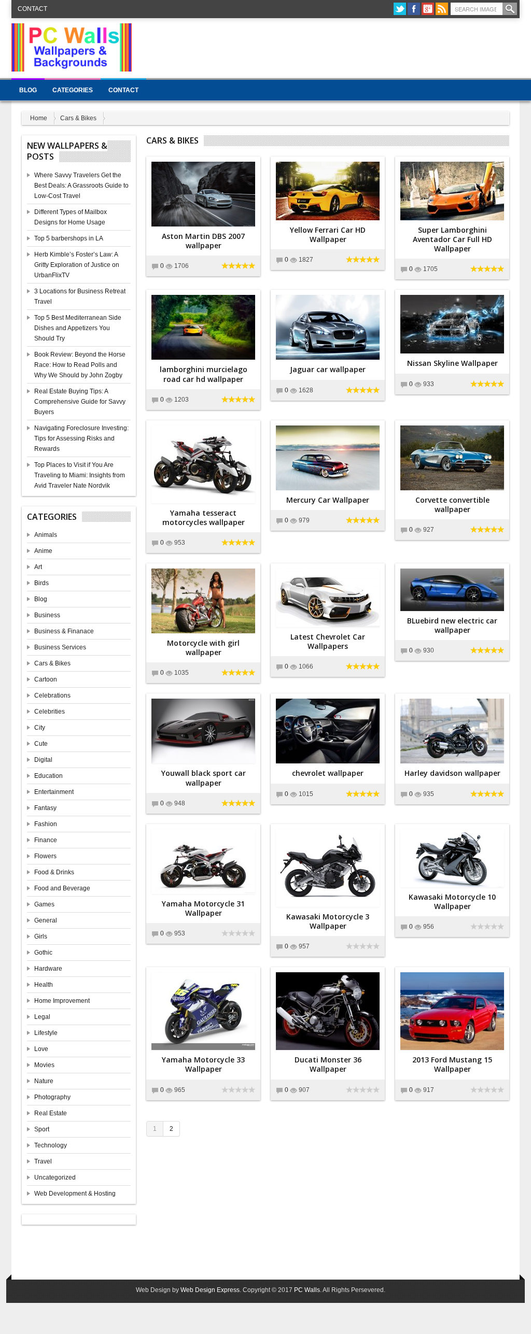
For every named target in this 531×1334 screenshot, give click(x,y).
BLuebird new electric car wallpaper (452, 625)
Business (47, 615)
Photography (52, 1097)
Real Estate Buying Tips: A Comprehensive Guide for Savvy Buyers (79, 402)
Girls (40, 936)
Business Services (60, 647)
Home (38, 118)
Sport (41, 1129)
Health (43, 984)
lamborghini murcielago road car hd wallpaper (203, 374)
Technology (50, 1145)
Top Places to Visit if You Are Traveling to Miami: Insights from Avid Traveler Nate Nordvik (79, 475)
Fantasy (45, 808)
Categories (72, 90)
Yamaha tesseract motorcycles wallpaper (203, 517)
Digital (43, 759)
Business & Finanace (64, 631)
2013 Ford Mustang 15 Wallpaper (452, 1064)
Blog (28, 90)
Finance (45, 840)
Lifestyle (46, 1033)
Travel (43, 1161)
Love (41, 1049)
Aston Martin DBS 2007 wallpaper (203, 240)
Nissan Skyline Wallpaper (452, 363)
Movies (44, 1065)
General (45, 920)
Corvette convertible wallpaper (452, 504)
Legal (42, 1016)
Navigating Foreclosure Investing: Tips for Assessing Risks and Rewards (81, 438)
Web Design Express (210, 1290)
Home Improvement (62, 1000)
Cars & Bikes (78, 118)
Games (44, 904)
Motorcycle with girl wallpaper (203, 647)
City (39, 727)
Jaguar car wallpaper (328, 369)
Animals (45, 534)
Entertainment (54, 792)
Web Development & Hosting (75, 1193)
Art (38, 567)
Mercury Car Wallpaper (327, 500)
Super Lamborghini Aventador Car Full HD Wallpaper (452, 239)
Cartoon (45, 679)
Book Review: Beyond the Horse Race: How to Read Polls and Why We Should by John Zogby (79, 365)
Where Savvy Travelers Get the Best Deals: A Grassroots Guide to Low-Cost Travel (81, 186)
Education (48, 775)
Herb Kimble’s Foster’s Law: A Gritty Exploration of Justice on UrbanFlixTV (76, 265)
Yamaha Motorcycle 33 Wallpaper (203, 1064)
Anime (43, 551)
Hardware (48, 968)
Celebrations (52, 695)
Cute (41, 743)
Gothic (43, 952)
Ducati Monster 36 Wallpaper (328, 1064)
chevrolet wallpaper (328, 773)
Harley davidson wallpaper (452, 773)
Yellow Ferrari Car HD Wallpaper (328, 234)
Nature (43, 1081)
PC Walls (307, 1290)
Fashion (45, 824)
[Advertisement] (331, 46)
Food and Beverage (62, 888)
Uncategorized (55, 1177)
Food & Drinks (54, 872)
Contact (32, 8)
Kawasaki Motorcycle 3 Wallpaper (327, 921)
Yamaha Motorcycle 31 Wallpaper (203, 908)
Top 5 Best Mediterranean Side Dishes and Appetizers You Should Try (77, 328)
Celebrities (49, 711)
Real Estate (50, 1113)
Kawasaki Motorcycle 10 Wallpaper (452, 901)
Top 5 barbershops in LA (68, 238)
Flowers (45, 856)
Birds (41, 583)
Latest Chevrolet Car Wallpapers (327, 641)
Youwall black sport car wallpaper (203, 777)
